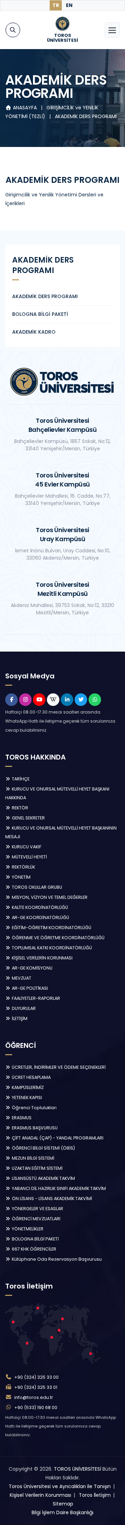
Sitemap (63, 1503)
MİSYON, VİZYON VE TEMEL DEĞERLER (49, 897)
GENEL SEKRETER (28, 818)
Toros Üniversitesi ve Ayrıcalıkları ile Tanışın (60, 1486)
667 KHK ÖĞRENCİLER (33, 1249)
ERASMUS (21, 1118)
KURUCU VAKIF (26, 847)
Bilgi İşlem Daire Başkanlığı (62, 1512)
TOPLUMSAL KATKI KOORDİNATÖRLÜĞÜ (51, 948)
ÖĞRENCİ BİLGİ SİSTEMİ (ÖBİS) (43, 1148)
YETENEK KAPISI (26, 1097)
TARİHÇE (20, 779)
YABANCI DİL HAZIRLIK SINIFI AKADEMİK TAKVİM (58, 1188)
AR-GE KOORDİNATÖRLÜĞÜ (40, 917)
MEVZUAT (21, 978)
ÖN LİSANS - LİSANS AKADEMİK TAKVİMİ (51, 1198)
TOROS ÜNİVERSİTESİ (77, 1468)
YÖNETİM (21, 877)
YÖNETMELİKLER (27, 1229)
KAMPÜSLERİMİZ (27, 1087)
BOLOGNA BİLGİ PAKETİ (40, 314)
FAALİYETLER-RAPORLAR (35, 998)
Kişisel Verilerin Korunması (40, 1495)
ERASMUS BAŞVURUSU (34, 1128)
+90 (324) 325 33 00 (36, 1377)
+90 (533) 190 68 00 (35, 1407)
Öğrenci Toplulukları (34, 1108)
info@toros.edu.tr (33, 1397)
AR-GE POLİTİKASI (29, 988)
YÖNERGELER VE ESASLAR (37, 1209)
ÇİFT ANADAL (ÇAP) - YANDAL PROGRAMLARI (57, 1138)
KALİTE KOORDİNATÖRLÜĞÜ (39, 907)
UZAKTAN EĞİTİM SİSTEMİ (36, 1168)
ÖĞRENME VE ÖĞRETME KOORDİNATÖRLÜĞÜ (58, 938)
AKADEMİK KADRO (34, 331)
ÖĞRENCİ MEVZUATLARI (35, 1219)
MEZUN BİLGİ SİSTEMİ (32, 1158)
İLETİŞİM (19, 1018)
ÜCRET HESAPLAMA (31, 1077)
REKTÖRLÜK (23, 867)
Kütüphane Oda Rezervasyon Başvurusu (56, 1259)
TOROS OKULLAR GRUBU (36, 887)
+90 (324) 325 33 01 (35, 1387)
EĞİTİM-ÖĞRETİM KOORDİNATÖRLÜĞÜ (51, 928)
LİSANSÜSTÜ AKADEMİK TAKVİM (43, 1178)
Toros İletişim (95, 1495)
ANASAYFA (24, 107)
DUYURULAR (23, 1008)
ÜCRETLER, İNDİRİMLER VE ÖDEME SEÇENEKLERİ (58, 1067)
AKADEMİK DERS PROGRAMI (86, 116)
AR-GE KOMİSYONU (31, 968)
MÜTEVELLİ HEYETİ (29, 857)
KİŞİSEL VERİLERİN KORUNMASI (42, 958)
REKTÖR (19, 808)
